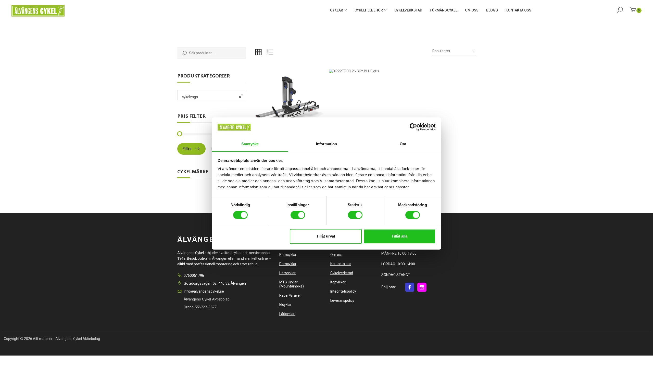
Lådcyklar (287, 314)
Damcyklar (287, 264)
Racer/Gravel (289, 295)
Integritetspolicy (343, 291)
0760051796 (194, 275)
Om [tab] (403, 144)
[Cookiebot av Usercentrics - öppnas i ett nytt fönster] (413, 127)
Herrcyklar (287, 273)
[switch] (297, 214)
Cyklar (336, 10)
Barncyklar (287, 255)
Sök (183, 53)
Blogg (492, 10)
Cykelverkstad (408, 10)
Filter (187, 148)
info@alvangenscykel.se (204, 291)
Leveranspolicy (342, 300)
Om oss (472, 10)
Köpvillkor (338, 282)
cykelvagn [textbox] (210, 97)
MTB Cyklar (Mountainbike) (291, 284)
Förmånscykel (443, 10)
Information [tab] (326, 144)
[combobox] (211, 95)
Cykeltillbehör (369, 10)
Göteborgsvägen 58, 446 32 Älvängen (215, 283)
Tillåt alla (399, 236)
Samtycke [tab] (250, 144)
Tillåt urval (325, 236)
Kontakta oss (518, 10)
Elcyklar (285, 305)
